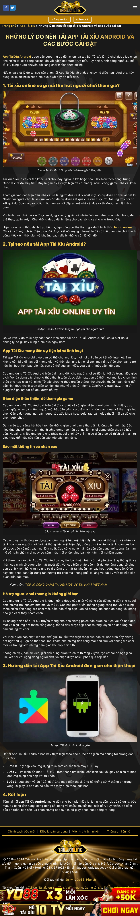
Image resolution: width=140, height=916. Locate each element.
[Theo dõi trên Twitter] (13, 8)
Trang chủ (9, 26)
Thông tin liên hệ (118, 831)
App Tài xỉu (27, 26)
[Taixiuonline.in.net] (70, 7)
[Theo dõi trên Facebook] (6, 8)
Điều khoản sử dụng (54, 831)
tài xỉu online (123, 227)
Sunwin (70, 879)
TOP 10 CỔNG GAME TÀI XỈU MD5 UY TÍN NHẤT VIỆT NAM (66, 584)
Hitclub (91, 879)
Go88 (80, 879)
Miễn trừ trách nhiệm (86, 831)
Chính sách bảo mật (21, 831)
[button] (134, 8)
